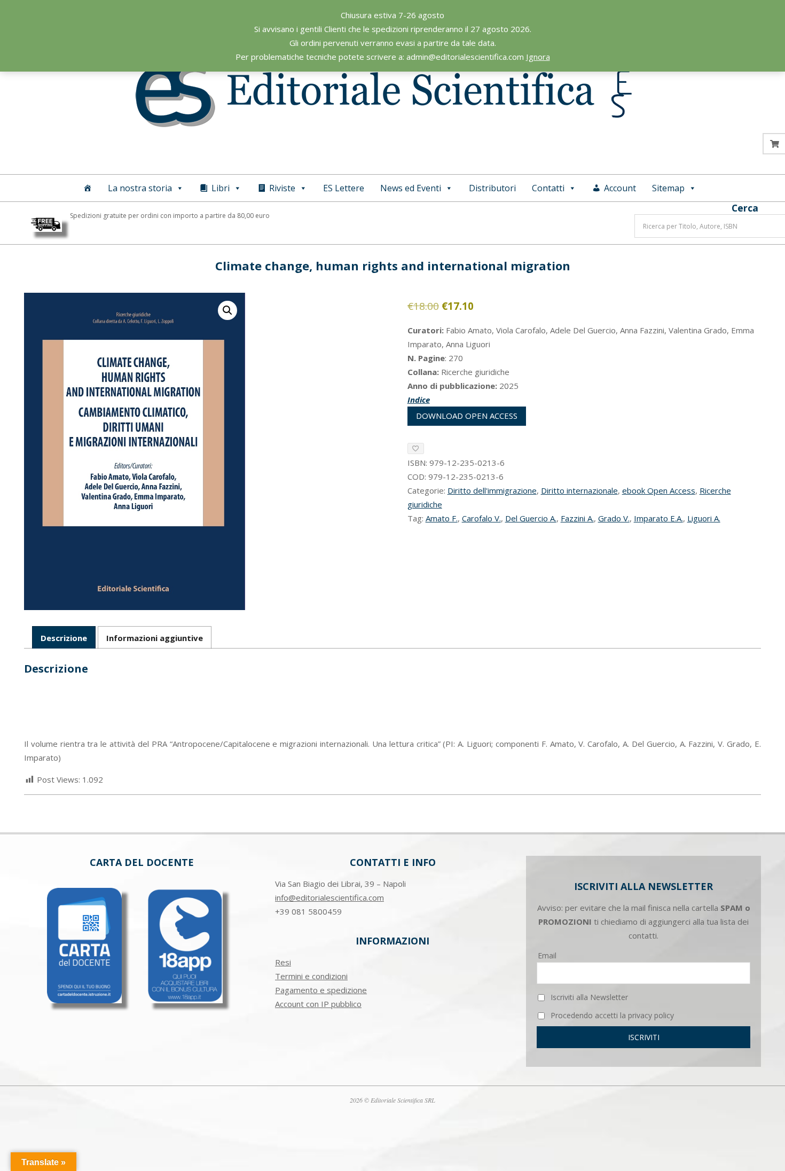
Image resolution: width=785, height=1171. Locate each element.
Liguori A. (703, 518)
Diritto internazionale (579, 490)
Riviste (282, 188)
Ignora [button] (538, 56)
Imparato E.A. (658, 518)
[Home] (87, 188)
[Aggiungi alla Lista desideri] (415, 448)
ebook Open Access (658, 490)
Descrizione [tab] (64, 638)
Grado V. (614, 518)
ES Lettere (343, 188)
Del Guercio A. (530, 518)
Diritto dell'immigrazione (492, 490)
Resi (283, 962)
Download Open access (466, 415)
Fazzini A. (577, 518)
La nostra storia (140, 188)
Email (547, 955)
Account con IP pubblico (318, 1003)
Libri (220, 188)
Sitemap (668, 188)
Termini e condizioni (311, 976)
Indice (418, 399)
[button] (227, 310)
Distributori (492, 188)
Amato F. (442, 518)
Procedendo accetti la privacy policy (611, 1015)
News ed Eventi (410, 188)
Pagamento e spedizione (321, 990)
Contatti (548, 188)
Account (620, 188)
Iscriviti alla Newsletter (588, 997)
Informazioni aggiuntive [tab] (154, 638)
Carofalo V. (481, 518)
